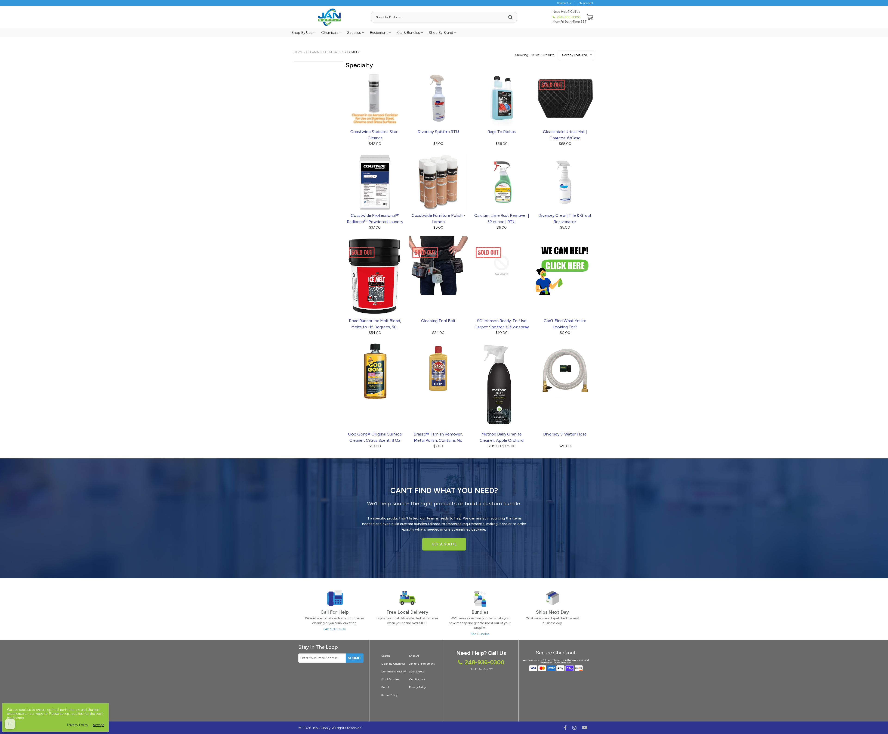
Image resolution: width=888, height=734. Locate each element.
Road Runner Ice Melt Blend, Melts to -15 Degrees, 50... (375, 324)
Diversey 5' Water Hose (565, 434)
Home (298, 52)
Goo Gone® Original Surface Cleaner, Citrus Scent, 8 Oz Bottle (375, 438)
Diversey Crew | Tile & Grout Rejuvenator (565, 218)
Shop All (414, 655)
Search (385, 655)
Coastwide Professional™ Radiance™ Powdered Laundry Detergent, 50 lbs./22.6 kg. (375, 219)
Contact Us (564, 3)
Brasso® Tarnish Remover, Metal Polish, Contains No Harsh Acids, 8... (438, 438)
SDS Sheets (416, 671)
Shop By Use (302, 32)
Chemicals (330, 32)
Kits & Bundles (408, 32)
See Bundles (480, 634)
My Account (586, 3)
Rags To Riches (501, 131)
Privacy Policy (417, 687)
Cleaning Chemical (393, 663)
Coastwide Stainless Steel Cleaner (374, 134)
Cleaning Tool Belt (438, 320)
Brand (385, 687)
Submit (354, 658)
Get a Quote (444, 544)
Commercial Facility (393, 671)
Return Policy (389, 695)
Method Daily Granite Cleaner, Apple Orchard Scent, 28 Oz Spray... (502, 438)
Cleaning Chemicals (323, 52)
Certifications (417, 679)
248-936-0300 (568, 17)
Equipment (379, 32)
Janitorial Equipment (422, 663)
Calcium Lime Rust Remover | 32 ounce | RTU (501, 218)
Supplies (354, 32)
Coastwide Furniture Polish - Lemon (438, 218)
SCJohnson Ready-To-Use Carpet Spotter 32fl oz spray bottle (502, 324)
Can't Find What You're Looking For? (565, 324)
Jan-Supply (321, 728)
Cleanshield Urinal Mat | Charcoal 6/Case (565, 134)
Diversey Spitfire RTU (438, 131)
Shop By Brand (441, 32)
